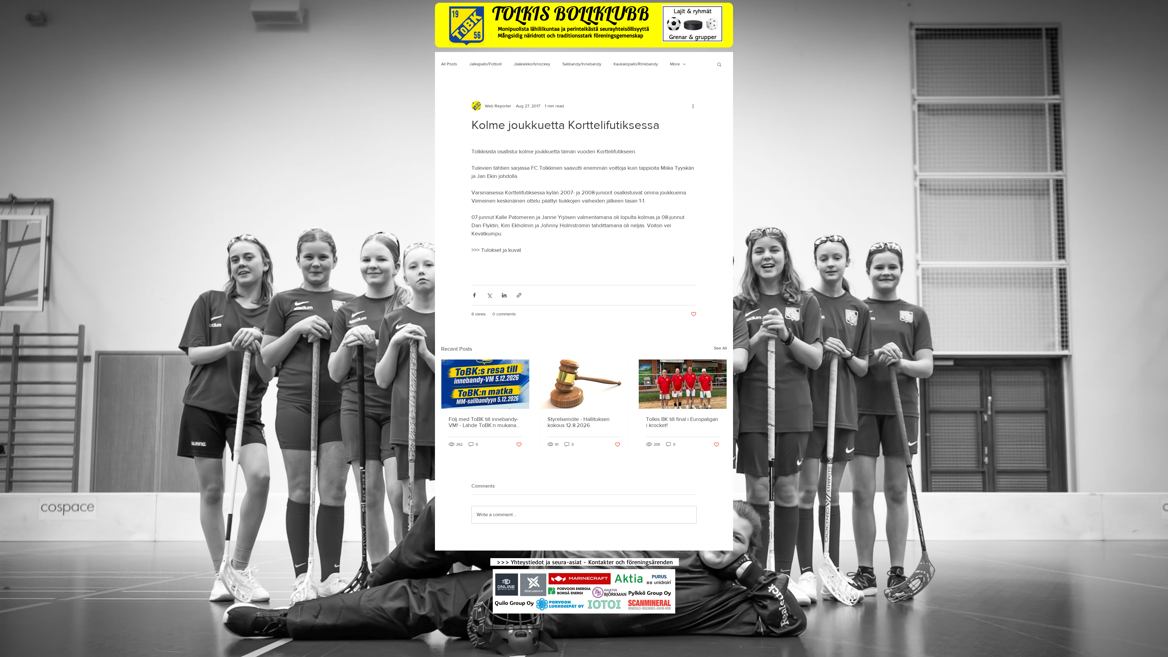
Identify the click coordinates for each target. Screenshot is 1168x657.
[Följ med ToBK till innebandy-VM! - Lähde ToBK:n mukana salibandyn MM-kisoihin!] (485, 384)
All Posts (449, 63)
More (675, 63)
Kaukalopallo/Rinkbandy (636, 63)
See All (720, 348)
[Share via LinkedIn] (504, 295)
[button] (719, 64)
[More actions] (693, 105)
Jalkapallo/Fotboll (485, 63)
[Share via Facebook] (474, 295)
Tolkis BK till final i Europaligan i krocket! (682, 422)
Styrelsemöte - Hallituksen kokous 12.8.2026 (579, 422)
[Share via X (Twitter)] (489, 295)
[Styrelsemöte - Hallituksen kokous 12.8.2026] (584, 384)
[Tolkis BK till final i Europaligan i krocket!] (683, 384)
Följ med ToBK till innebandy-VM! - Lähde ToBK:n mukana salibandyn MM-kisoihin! (483, 422)
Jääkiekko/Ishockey (532, 63)
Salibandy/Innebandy (581, 63)
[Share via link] (519, 295)
